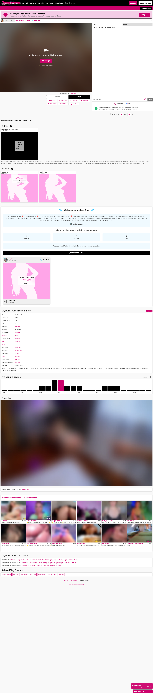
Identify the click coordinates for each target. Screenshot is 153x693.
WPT (129, 103)
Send (150, 99)
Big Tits (17, 359)
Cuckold (58, 566)
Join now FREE (145, 3)
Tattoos (17, 362)
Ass (43, 560)
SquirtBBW (41, 574)
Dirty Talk (39, 566)
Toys (65, 560)
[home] (11, 3)
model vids (59, 3)
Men (3, 341)
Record (64, 103)
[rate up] (121, 114)
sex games (49, 3)
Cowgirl (52, 566)
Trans (3, 345)
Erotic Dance (33, 563)
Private (57, 97)
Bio (17, 20)
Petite (3, 357)
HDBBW (16, 574)
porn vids (40, 3)
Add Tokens (73, 93)
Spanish (4, 335)
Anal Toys (46, 566)
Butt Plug (74, 563)
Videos (21, 20)
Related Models (30, 498)
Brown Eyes (18, 350)
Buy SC (75, 103)
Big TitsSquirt (52, 574)
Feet (39, 560)
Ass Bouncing (42, 563)
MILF (26, 560)
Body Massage (58, 563)
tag (23, 3)
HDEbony (24, 574)
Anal (29, 566)
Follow (53, 100)
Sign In (133, 3)
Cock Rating (24, 563)
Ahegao (50, 563)
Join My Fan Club (76, 253)
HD (30, 560)
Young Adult (20, 560)
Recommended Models (11, 498)
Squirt (33, 566)
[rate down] (129, 114)
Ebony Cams (25, 490)
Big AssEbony (6, 574)
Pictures (28, 20)
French (17, 335)
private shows (31, 3)
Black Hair (18, 348)
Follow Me (149, 311)
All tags (61, 574)
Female (17, 326)
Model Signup (146, 8)
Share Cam (63, 100)
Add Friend (53, 103)
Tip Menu (74, 100)
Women (17, 338)
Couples (17, 341)
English (17, 332)
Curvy (17, 353)
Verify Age (144, 15)
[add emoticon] (145, 99)
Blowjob (34, 560)
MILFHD (33, 574)
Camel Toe (67, 563)
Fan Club (37, 20)
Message (85, 100)
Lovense (70, 560)
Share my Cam (140, 691)
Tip (79, 97)
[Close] (151, 20)
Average (17, 357)
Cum (75, 560)
